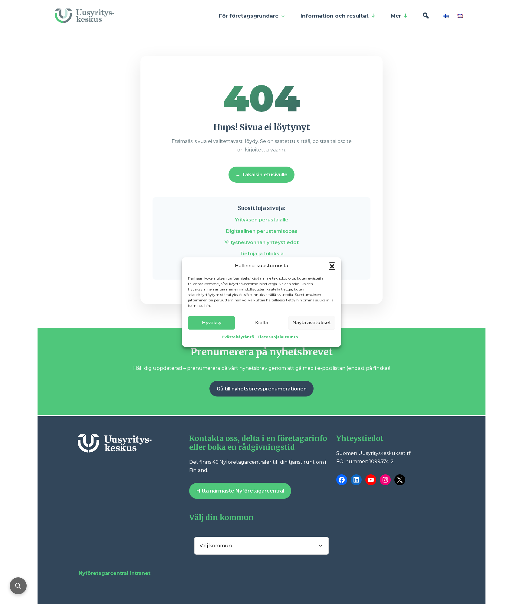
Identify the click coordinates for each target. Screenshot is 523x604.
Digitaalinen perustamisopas (262, 231)
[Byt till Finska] (447, 16)
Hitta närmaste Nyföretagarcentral (240, 491)
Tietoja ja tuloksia (261, 254)
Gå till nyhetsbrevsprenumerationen (262, 389)
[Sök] (425, 16)
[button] (332, 266)
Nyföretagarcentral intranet (114, 573)
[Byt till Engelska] (461, 16)
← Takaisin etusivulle (261, 175)
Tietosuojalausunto (277, 337)
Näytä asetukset (311, 322)
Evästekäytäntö (238, 337)
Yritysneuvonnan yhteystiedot (262, 242)
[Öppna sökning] (18, 585)
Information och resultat (335, 16)
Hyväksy (211, 322)
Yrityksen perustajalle (261, 220)
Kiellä (261, 322)
